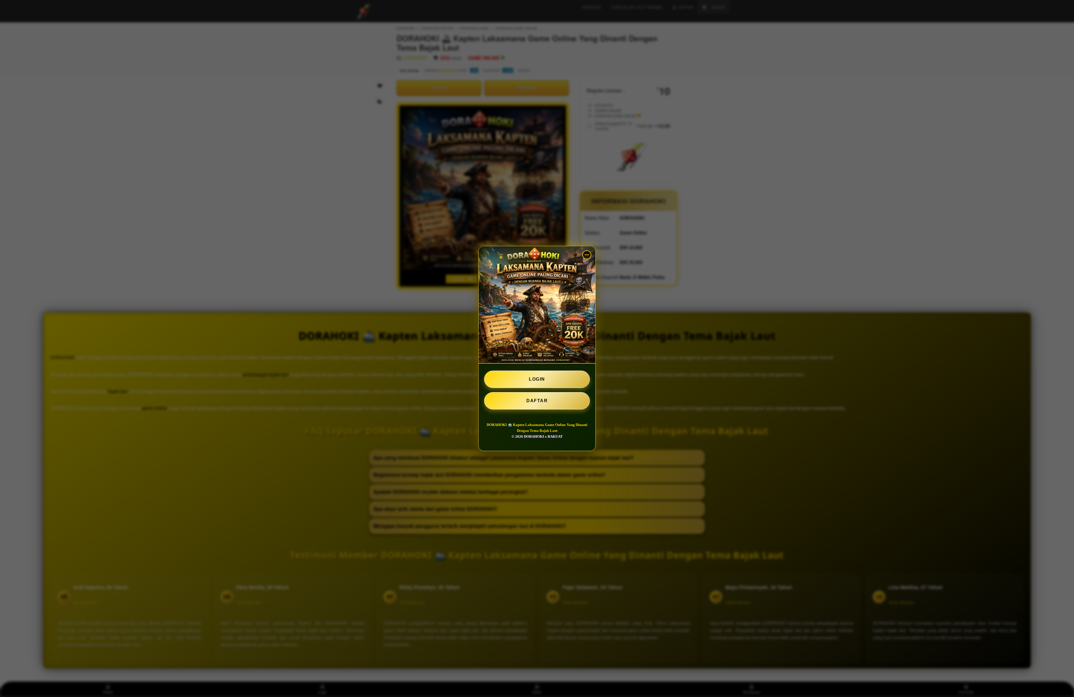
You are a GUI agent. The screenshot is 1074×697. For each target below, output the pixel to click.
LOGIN (537, 379)
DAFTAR (537, 400)
